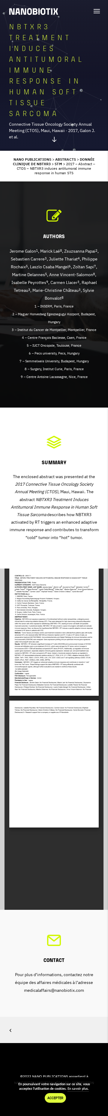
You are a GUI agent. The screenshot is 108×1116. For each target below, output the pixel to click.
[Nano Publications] (33, 11)
